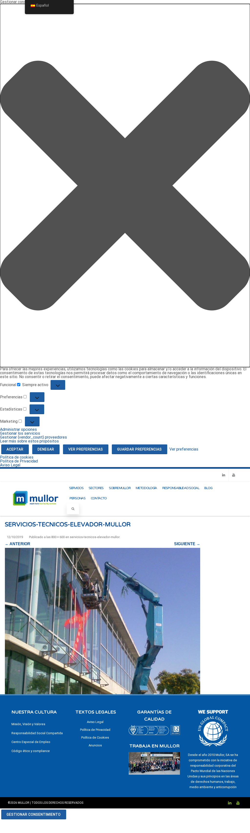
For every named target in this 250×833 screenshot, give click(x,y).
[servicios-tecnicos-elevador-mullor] (102, 621)
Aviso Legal (10, 465)
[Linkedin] (224, 475)
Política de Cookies (95, 737)
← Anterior (17, 544)
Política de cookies (16, 457)
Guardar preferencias (139, 449)
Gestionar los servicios (20, 433)
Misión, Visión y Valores (28, 724)
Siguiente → (187, 544)
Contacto (99, 498)
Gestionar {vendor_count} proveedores (33, 437)
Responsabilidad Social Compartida (37, 733)
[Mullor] (35, 511)
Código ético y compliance (30, 751)
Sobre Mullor (119, 488)
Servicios (76, 488)
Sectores (96, 488)
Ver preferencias (85, 449)
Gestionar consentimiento (34, 814)
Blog (208, 488)
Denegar (46, 449)
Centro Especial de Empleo (30, 742)
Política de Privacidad (19, 461)
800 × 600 (58, 537)
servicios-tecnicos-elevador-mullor (94, 537)
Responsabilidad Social (180, 488)
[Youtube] (234, 475)
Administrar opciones (18, 429)
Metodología (146, 488)
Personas (77, 498)
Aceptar (15, 449)
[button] (125, 185)
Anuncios (95, 745)
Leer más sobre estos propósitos (29, 441)
